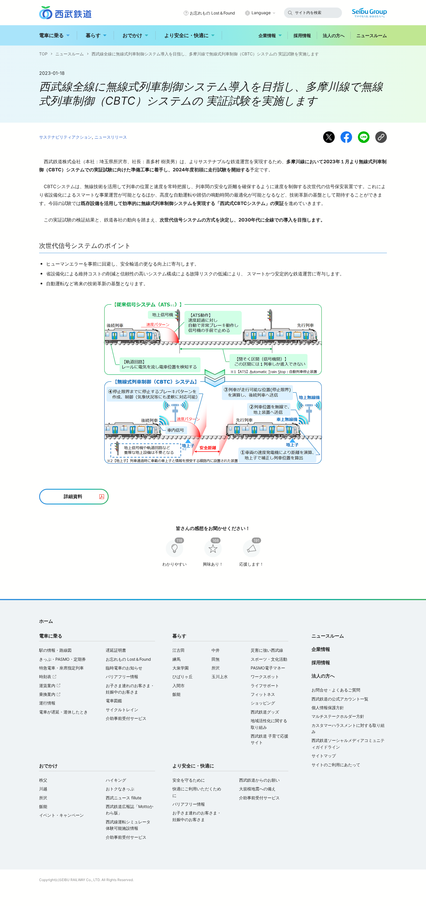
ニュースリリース (110, 137)
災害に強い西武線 (267, 650)
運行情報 (47, 702)
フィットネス (263, 694)
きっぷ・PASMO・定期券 (62, 659)
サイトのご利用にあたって (336, 764)
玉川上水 (220, 676)
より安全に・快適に (186, 35)
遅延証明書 (116, 650)
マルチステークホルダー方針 (338, 716)
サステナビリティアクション (65, 137)
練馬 (176, 659)
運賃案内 (50, 685)
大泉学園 (180, 667)
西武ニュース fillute (123, 797)
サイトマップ (324, 755)
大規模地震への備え (257, 788)
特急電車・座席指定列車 (61, 667)
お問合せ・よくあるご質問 (336, 689)
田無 (216, 659)
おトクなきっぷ (120, 788)
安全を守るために (188, 780)
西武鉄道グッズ (265, 711)
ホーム (46, 621)
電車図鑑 (114, 700)
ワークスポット (265, 676)
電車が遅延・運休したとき (63, 711)
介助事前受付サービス (126, 718)
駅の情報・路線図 (55, 650)
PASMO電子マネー (268, 667)
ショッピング (263, 702)
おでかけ (132, 35)
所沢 (216, 667)
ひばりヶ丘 (182, 676)
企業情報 (267, 35)
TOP (43, 53)
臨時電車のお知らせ (124, 667)
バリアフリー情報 (122, 676)
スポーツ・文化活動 (269, 659)
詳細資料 (73, 496)
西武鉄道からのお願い (259, 780)
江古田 (178, 650)
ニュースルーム (371, 35)
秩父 (43, 780)
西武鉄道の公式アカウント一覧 (340, 698)
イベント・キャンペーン (61, 815)
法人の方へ (334, 35)
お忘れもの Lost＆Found (212, 12)
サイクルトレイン (122, 709)
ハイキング (116, 780)
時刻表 (48, 676)
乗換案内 (50, 694)
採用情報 (302, 35)
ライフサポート (265, 685)
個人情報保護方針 (328, 707)
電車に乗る (51, 35)
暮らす (93, 35)
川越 (43, 788)
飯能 (176, 694)
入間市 (178, 685)
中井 (216, 650)
